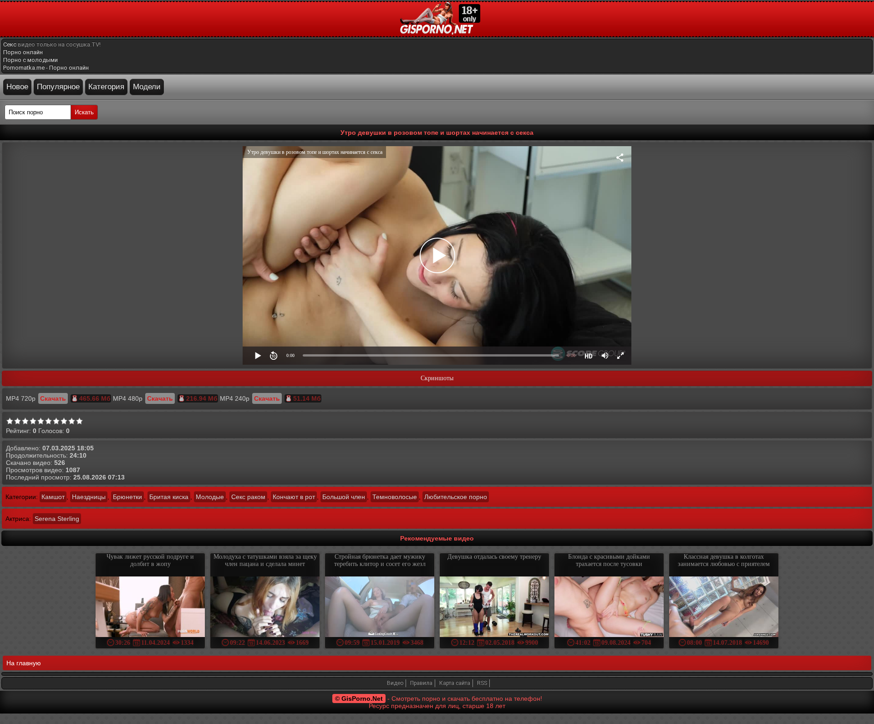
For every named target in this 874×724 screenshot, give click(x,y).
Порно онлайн (23, 52)
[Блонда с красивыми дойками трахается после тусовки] (609, 607)
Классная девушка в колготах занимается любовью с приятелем (724, 560)
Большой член (343, 496)
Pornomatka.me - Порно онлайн (46, 67)
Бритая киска (168, 496)
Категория (106, 86)
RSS (482, 683)
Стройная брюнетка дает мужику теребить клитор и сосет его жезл (380, 560)
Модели (147, 86)
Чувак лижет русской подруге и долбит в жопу (150, 560)
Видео (395, 683)
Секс (9, 44)
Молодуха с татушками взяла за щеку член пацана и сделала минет (265, 560)
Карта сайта (454, 683)
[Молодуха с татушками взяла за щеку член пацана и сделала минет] (265, 607)
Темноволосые (394, 496)
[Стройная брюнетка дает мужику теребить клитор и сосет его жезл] (379, 607)
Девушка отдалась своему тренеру (494, 556)
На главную (23, 663)
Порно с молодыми (30, 59)
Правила (421, 683)
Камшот (53, 496)
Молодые (210, 496)
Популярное (58, 86)
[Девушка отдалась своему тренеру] (494, 607)
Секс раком (248, 496)
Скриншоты (437, 378)
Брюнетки (127, 496)
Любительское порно (455, 496)
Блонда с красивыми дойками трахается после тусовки (609, 560)
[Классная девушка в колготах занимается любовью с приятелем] (723, 607)
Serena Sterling (57, 518)
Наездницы (89, 496)
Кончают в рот (294, 496)
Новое (17, 86)
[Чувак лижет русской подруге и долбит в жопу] (150, 607)
